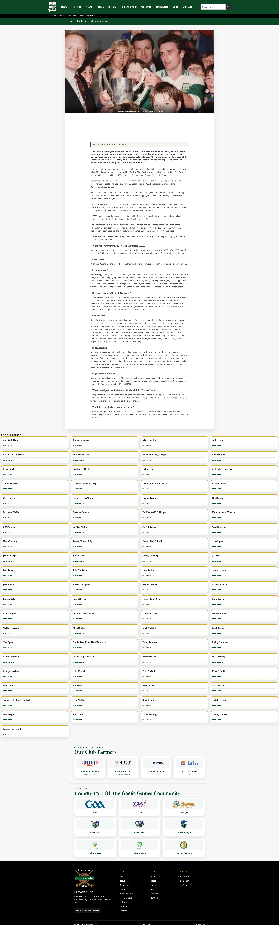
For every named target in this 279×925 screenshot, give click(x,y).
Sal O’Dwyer (218, 685)
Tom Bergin (8, 714)
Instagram (184, 881)
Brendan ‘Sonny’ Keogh (154, 454)
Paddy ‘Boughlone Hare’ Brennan (89, 642)
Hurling (153, 885)
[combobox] (213, 7)
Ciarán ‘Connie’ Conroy (84, 483)
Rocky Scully (148, 685)
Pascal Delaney (149, 656)
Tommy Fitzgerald (12, 729)
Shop (176, 6)
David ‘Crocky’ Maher (84, 498)
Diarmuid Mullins (11, 512)
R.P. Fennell (78, 685)
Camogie (154, 893)
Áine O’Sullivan (10, 440)
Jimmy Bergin (10, 555)
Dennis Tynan (149, 498)
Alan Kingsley (149, 440)
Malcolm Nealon (220, 613)
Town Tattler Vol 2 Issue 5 (113, 144)
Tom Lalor (78, 714)
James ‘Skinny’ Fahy (83, 541)
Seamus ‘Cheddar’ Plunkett (16, 700)
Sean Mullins (79, 700)
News (89, 6)
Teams (100, 6)
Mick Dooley (79, 628)
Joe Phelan (8, 570)
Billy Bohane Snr (81, 454)
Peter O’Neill (218, 671)
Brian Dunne (218, 454)
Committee (124, 885)
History (112, 6)
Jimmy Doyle (79, 555)
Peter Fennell (79, 671)
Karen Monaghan (81, 584)
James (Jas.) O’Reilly (152, 541)
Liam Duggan (9, 613)
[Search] (228, 7)
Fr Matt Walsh (80, 527)
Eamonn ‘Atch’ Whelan (223, 512)
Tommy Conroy (219, 714)
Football (153, 881)
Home (64, 7)
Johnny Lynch (219, 570)
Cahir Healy (148, 469)
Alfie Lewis (217, 440)
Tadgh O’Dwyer (220, 700)
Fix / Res (76, 6)
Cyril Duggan (9, 498)
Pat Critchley (218, 656)
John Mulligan (80, 570)
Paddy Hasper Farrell (83, 656)
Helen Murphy (10, 541)
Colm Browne (219, 483)
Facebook (184, 876)
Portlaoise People (85, 21)
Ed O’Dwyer (9, 527)
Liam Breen (218, 599)
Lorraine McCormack (83, 613)
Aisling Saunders (81, 440)
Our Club (146, 6)
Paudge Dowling (11, 671)
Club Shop (124, 906)
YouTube (184, 885)
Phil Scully (8, 685)
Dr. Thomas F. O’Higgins (154, 512)
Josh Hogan (8, 584)
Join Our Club (125, 898)
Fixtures (62, 16)
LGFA (152, 889)
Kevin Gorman (219, 584)
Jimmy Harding (150, 555)
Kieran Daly (9, 599)
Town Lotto (162, 6)
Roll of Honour (129, 6)
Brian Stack (8, 469)
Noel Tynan (8, 642)
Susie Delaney (149, 700)
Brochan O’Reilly (81, 469)
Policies (123, 902)
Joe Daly (216, 555)
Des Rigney (217, 498)
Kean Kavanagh (150, 584)
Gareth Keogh (219, 527)
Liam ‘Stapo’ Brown (152, 599)
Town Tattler (90, 16)
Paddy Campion (220, 642)
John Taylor (148, 570)
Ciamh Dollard (10, 483)
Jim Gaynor (218, 541)
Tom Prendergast (150, 714)
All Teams (154, 876)
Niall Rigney (218, 628)
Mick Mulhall (149, 628)
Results (122, 881)
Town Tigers (155, 898)
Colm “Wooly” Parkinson (154, 483)
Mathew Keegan (11, 628)
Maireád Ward (149, 613)
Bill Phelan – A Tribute (14, 454)
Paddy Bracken (149, 642)
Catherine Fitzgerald (222, 469)
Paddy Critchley (11, 656)
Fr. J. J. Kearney (150, 527)
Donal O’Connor (81, 512)
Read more (7, 445)
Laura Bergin (79, 599)
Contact (187, 6)
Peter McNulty (149, 671)
